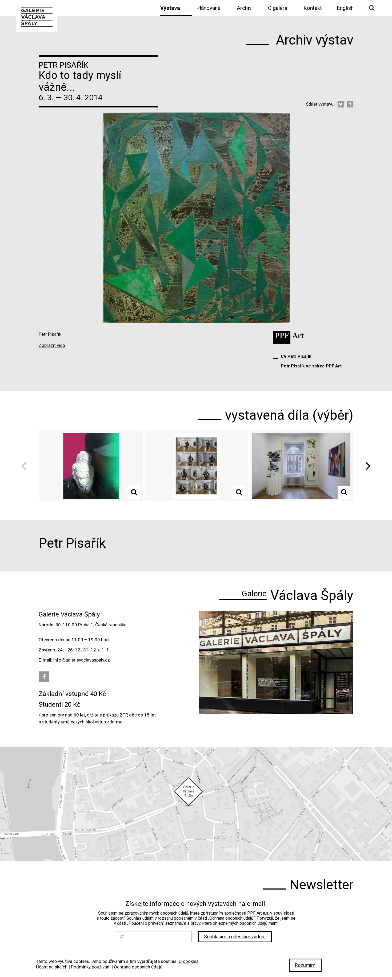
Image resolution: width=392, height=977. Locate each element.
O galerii (277, 8)
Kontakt (312, 8)
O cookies (189, 961)
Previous (25, 466)
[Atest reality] (91, 465)
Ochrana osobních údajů (231, 918)
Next (366, 466)
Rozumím (305, 965)
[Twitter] (341, 104)
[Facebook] (350, 104)
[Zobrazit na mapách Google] (196, 804)
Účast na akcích (51, 967)
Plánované (208, 8)
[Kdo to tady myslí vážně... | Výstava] (36, 16)
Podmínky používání (90, 967)
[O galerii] (276, 662)
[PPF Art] (288, 337)
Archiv (244, 8)
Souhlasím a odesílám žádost (235, 936)
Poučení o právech (146, 923)
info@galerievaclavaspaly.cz (81, 660)
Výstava (170, 8)
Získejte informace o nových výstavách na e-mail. (196, 903)
